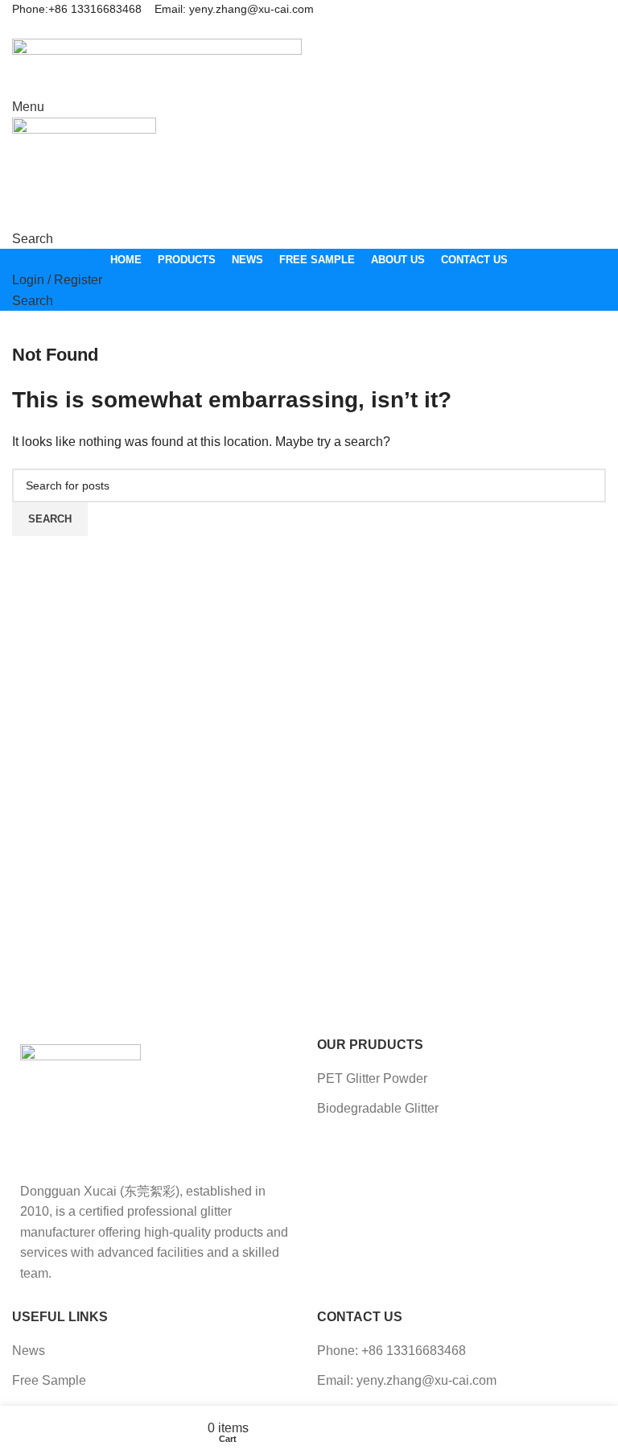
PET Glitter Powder (372, 1078)
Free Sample (49, 1380)
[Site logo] (157, 66)
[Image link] (80, 1103)
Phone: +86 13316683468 (391, 1350)
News (28, 1350)
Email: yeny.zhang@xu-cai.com (406, 1380)
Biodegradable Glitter (378, 1108)
